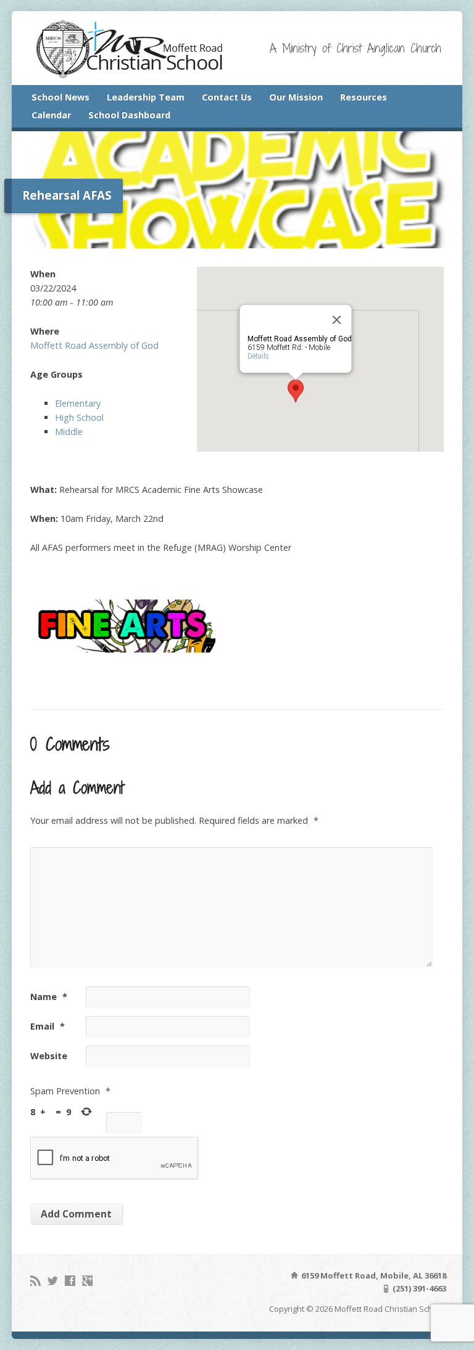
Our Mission (296, 97)
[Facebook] (70, 1280)
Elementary (78, 403)
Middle (69, 431)
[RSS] (35, 1280)
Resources (363, 97)
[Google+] (87, 1280)
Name (48, 996)
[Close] (336, 320)
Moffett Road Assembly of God (94, 345)
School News (60, 97)
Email (47, 1026)
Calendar (51, 115)
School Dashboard (129, 115)
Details (257, 356)
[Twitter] (53, 1280)
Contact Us (227, 97)
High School (79, 417)
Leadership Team (146, 97)
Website (48, 1056)
